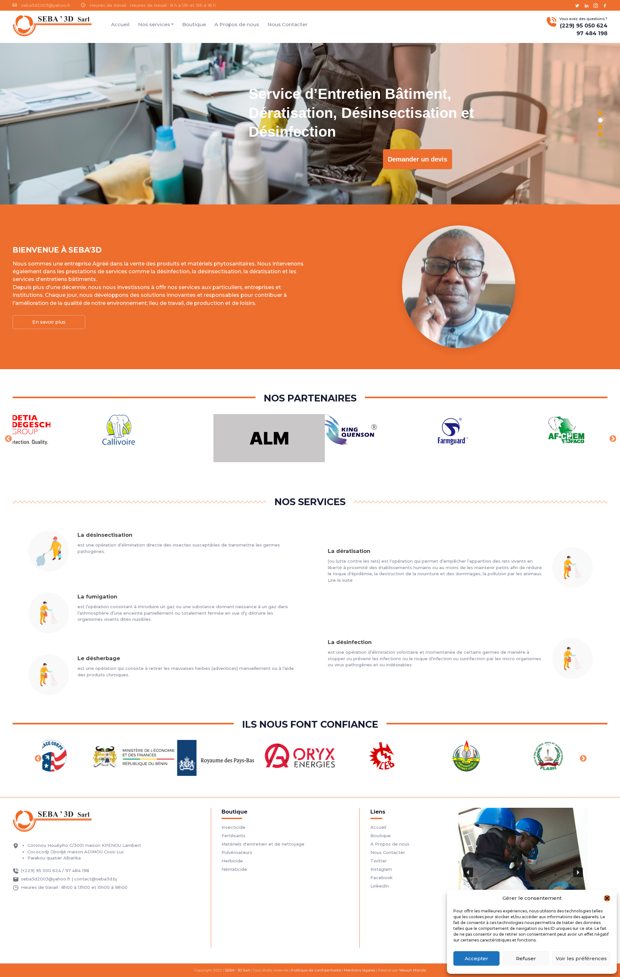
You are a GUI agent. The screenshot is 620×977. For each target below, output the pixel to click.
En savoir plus (49, 322)
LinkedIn (379, 886)
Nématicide (234, 869)
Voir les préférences (581, 958)
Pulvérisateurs (237, 852)
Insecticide (233, 827)
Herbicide (232, 860)
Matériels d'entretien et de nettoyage (263, 844)
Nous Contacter (287, 24)
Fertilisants (233, 835)
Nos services (154, 24)
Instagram (381, 869)
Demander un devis (417, 159)
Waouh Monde (412, 970)
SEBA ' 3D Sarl (237, 970)
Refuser (526, 958)
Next (612, 438)
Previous (8, 438)
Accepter (476, 958)
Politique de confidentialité (316, 970)
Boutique (194, 24)
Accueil (120, 24)
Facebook (381, 877)
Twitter (378, 860)
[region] (310, 123)
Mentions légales (359, 970)
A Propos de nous (236, 24)
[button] (607, 898)
